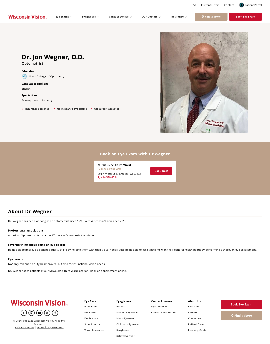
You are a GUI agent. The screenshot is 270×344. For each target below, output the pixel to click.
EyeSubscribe (159, 306)
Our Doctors (150, 16)
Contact (229, 5)
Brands (120, 306)
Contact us (194, 318)
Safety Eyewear (125, 336)
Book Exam (91, 306)
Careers (192, 312)
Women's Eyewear (127, 312)
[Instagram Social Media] (31, 312)
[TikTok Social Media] (55, 312)
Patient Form (196, 324)
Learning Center (198, 330)
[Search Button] (194, 5)
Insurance (177, 16)
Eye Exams (90, 312)
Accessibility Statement (50, 327)
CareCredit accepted (107, 108)
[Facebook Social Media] (23, 312)
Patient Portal (253, 5)
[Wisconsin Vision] (27, 16)
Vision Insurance (94, 330)
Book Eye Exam (245, 16)
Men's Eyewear (125, 318)
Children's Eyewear (127, 324)
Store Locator (92, 324)
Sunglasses (122, 330)
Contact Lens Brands (163, 312)
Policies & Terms (24, 327)
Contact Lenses (119, 16)
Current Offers (210, 5)
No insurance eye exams (72, 108)
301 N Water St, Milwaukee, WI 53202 (119, 173)
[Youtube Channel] (39, 313)
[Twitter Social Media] (47, 313)
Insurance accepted (37, 108)
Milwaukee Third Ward (114, 165)
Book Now (161, 171)
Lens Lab (193, 306)
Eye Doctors (91, 318)
